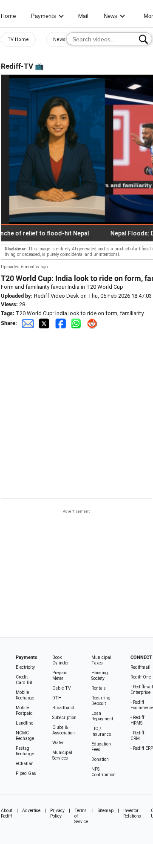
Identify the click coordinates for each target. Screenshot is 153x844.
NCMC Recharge (25, 735)
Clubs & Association (63, 730)
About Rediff (6, 813)
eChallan (25, 763)
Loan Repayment (102, 716)
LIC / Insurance (101, 731)
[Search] (143, 39)
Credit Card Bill (25, 679)
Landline (24, 723)
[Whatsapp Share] (77, 323)
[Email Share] (27, 323)
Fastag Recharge (25, 751)
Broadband (63, 708)
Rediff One (140, 677)
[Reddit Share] (93, 323)
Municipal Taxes (101, 660)
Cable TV (61, 688)
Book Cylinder (60, 660)
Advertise (31, 810)
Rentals (98, 688)
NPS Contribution (103, 771)
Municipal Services (62, 755)
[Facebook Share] (61, 323)
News (110, 16)
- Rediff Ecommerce (141, 705)
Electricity (25, 667)
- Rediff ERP (141, 748)
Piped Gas (26, 773)
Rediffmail (140, 667)
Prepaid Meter (60, 675)
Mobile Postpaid (24, 710)
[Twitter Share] (44, 323)
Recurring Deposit (100, 700)
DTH (57, 698)
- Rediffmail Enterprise (141, 689)
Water (58, 742)
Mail (83, 16)
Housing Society (99, 675)
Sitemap (105, 810)
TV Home (18, 39)
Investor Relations (132, 813)
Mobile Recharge (25, 695)
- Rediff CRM (137, 735)
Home (8, 16)
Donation (100, 759)
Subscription (64, 717)
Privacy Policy (57, 813)
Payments (43, 16)
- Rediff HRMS (137, 720)
